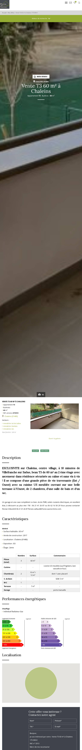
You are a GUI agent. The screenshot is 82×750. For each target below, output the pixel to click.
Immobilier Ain (8, 429)
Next (76, 417)
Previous (33, 417)
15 (42, 395)
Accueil (4, 13)
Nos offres (11, 13)
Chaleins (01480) (11, 416)
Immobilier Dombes (10, 426)
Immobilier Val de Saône (12, 423)
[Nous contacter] (70, 3)
